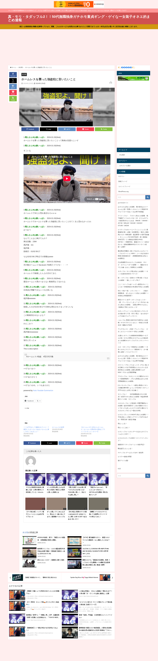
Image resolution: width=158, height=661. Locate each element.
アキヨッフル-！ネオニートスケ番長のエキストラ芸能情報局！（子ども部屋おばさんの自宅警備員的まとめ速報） (133, 379)
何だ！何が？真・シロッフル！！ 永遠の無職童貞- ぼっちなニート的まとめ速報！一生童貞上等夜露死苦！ (133, 293)
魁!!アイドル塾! (123, 460)
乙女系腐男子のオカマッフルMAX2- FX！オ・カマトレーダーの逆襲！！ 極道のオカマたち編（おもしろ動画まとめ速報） (133, 265)
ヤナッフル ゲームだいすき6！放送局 (130, 452)
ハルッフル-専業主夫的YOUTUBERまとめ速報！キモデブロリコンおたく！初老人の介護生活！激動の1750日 (133, 322)
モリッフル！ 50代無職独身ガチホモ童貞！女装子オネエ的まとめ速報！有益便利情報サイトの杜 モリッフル (133, 396)
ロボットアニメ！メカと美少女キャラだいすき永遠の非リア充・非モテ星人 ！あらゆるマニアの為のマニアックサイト (133, 313)
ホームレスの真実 (58, 427)
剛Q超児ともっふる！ (125, 448)
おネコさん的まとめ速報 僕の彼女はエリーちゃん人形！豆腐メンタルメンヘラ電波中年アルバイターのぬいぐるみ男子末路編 (133, 209)
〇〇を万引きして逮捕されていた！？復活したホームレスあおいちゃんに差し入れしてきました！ (36, 429)
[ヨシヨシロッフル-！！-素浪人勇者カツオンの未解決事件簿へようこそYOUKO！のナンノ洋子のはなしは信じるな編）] (133, 388)
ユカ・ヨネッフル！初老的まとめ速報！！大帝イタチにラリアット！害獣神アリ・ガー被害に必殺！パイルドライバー (133, 349)
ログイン (121, 176)
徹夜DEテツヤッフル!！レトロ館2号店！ (131, 444)
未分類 (24, 74)
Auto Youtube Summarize (43, 390)
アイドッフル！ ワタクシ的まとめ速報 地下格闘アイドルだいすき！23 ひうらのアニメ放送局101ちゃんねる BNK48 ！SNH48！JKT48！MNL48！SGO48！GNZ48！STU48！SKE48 (133, 220)
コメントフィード (124, 186)
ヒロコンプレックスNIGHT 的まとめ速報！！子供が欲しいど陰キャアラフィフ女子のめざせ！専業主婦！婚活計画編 (133, 417)
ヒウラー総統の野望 (124, 456)
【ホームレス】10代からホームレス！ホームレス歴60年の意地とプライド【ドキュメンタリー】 (93, 429)
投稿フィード (122, 181)
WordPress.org (123, 191)
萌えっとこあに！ (124, 427)
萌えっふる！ (122, 423)
